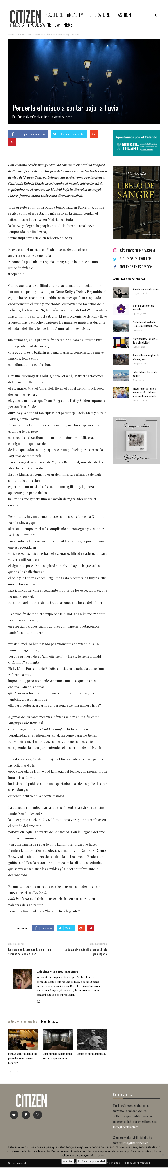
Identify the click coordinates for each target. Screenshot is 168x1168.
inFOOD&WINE (39, 24)
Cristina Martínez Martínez (33, 116)
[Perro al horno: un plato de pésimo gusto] (121, 359)
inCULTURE (54, 14)
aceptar (68, 1161)
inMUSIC (17, 24)
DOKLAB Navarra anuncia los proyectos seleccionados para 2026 (22, 1058)
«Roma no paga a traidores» (91, 1054)
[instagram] (37, 1115)
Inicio (11, 34)
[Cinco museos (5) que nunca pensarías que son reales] (58, 1039)
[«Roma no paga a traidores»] (92, 1039)
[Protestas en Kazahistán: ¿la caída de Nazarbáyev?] (121, 326)
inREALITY (74, 14)
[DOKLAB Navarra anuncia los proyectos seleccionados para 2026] (23, 1039)
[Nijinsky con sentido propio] (121, 292)
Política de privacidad (91, 1161)
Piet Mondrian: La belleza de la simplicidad (145, 340)
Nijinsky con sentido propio (146, 289)
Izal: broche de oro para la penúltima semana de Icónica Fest (29, 951)
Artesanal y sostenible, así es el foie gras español (86, 951)
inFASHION (122, 14)
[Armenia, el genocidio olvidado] (121, 309)
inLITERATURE (98, 14)
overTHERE (63, 24)
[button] (155, 15)
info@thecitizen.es (125, 1127)
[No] (163, 1155)
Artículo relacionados (22, 1021)
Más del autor (50, 1021)
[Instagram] (40, 1001)
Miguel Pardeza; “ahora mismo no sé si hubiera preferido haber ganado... (145, 392)
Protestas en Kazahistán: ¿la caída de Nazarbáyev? (145, 324)
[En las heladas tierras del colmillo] (121, 375)
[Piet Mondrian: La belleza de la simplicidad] (121, 342)
